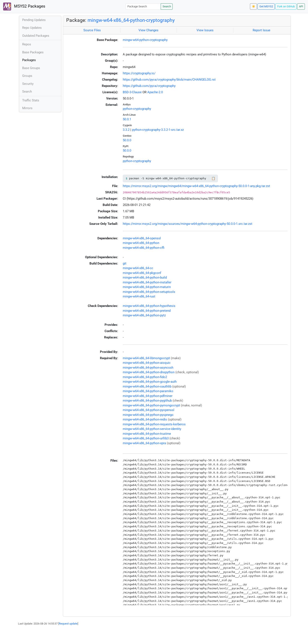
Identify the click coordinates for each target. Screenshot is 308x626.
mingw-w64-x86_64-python (141, 243)
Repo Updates (32, 28)
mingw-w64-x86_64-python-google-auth (150, 382)
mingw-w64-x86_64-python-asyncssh (148, 367)
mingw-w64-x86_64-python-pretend (147, 311)
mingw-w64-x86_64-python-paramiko (148, 391)
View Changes (148, 30)
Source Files (92, 30)
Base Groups (31, 68)
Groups (27, 76)
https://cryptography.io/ (139, 73)
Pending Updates (34, 20)
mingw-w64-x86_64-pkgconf (142, 273)
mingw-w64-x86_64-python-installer (147, 282)
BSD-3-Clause (132, 92)
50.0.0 (127, 140)
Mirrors (27, 108)
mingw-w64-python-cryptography (145, 40)
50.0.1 (127, 119)
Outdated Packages (35, 36)
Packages (29, 60)
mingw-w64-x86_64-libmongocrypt (146, 358)
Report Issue (261, 30)
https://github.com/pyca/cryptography (149, 86)
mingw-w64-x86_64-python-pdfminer (147, 396)
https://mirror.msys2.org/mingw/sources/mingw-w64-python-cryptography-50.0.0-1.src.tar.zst (187, 224)
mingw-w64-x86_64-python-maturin (147, 287)
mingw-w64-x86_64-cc (138, 268)
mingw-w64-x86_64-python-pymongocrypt (151, 405)
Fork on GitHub (286, 6)
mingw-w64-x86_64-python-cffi (143, 248)
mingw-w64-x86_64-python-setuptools (149, 292)
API (301, 6)
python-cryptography (137, 109)
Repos (26, 44)
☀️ (253, 6)
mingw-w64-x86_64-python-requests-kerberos (154, 424)
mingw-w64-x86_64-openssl (142, 238)
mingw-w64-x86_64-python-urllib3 (146, 438)
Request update (68, 623)
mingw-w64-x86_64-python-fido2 (145, 377)
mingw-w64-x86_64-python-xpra (144, 443)
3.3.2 (126, 130)
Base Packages (33, 52)
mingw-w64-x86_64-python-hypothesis (149, 306)
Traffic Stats (30, 100)
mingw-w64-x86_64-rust (139, 296)
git (124, 263)
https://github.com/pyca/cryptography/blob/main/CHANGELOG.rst (169, 79)
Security (28, 84)
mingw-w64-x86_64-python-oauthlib (147, 386)
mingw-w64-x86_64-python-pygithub (147, 400)
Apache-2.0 (155, 92)
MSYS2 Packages (29, 6)
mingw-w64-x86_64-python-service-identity (152, 429)
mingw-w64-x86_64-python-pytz (144, 315)
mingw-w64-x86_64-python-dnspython (149, 372)
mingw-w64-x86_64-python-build (145, 277)
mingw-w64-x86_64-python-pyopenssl (148, 410)
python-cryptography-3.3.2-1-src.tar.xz (158, 130)
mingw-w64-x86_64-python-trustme (147, 434)
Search (167, 6)
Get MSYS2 (266, 6)
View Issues (205, 30)
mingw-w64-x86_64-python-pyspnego (148, 415)
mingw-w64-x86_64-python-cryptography (131, 20)
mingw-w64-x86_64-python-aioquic (147, 363)
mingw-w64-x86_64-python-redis (145, 419)
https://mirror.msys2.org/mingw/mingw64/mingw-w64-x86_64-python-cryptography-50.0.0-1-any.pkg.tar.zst (196, 186)
